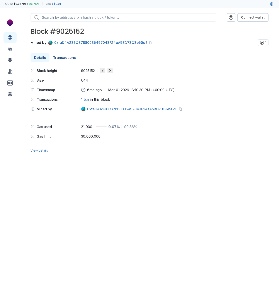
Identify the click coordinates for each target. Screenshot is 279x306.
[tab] (40, 57)
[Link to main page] (10, 22)
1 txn (85, 99)
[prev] (102, 70)
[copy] (151, 43)
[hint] (33, 70)
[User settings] (271, 4)
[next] (110, 70)
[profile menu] (231, 17)
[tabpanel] (150, 110)
